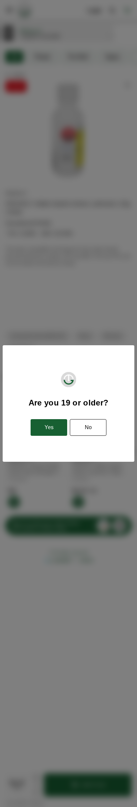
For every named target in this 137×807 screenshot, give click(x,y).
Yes (49, 427)
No (88, 427)
